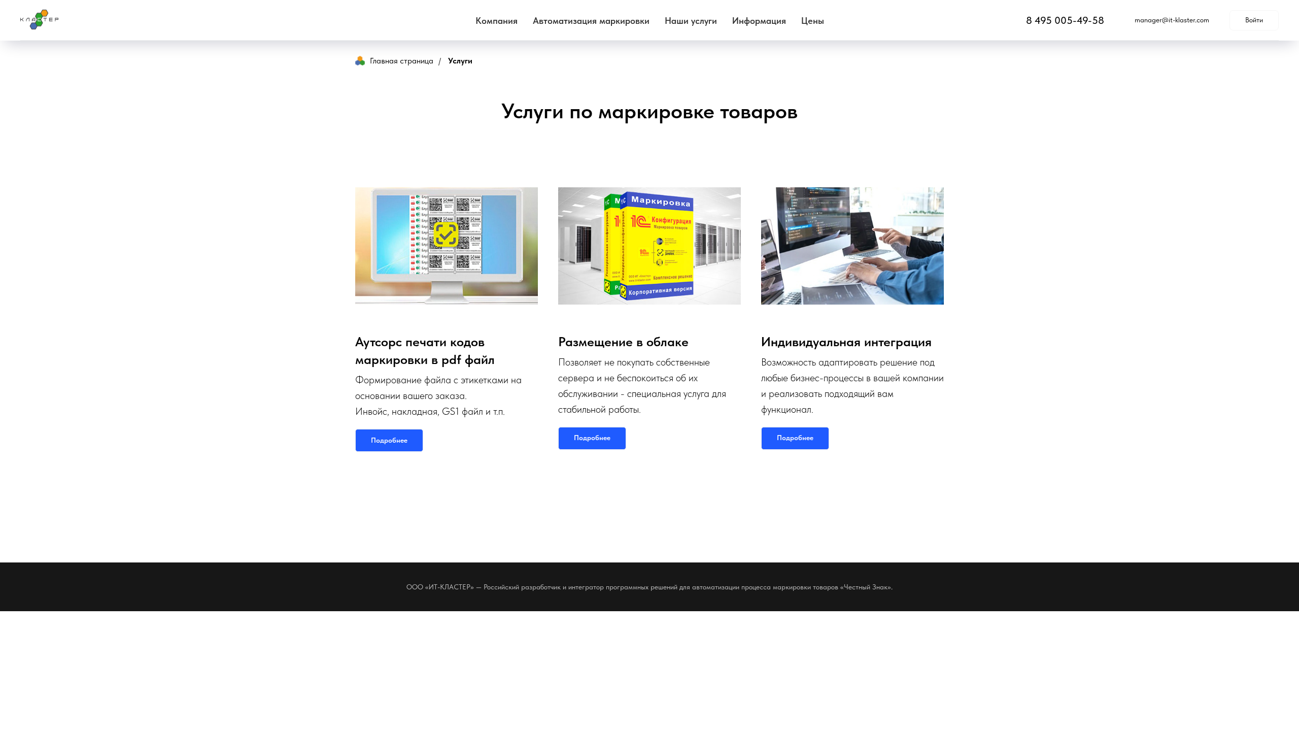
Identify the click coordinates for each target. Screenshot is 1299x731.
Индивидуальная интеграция (846, 341)
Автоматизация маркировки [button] (591, 20)
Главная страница (401, 60)
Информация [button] (759, 20)
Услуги (460, 60)
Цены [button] (812, 20)
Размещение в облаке (623, 341)
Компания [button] (496, 20)
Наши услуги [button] (691, 20)
